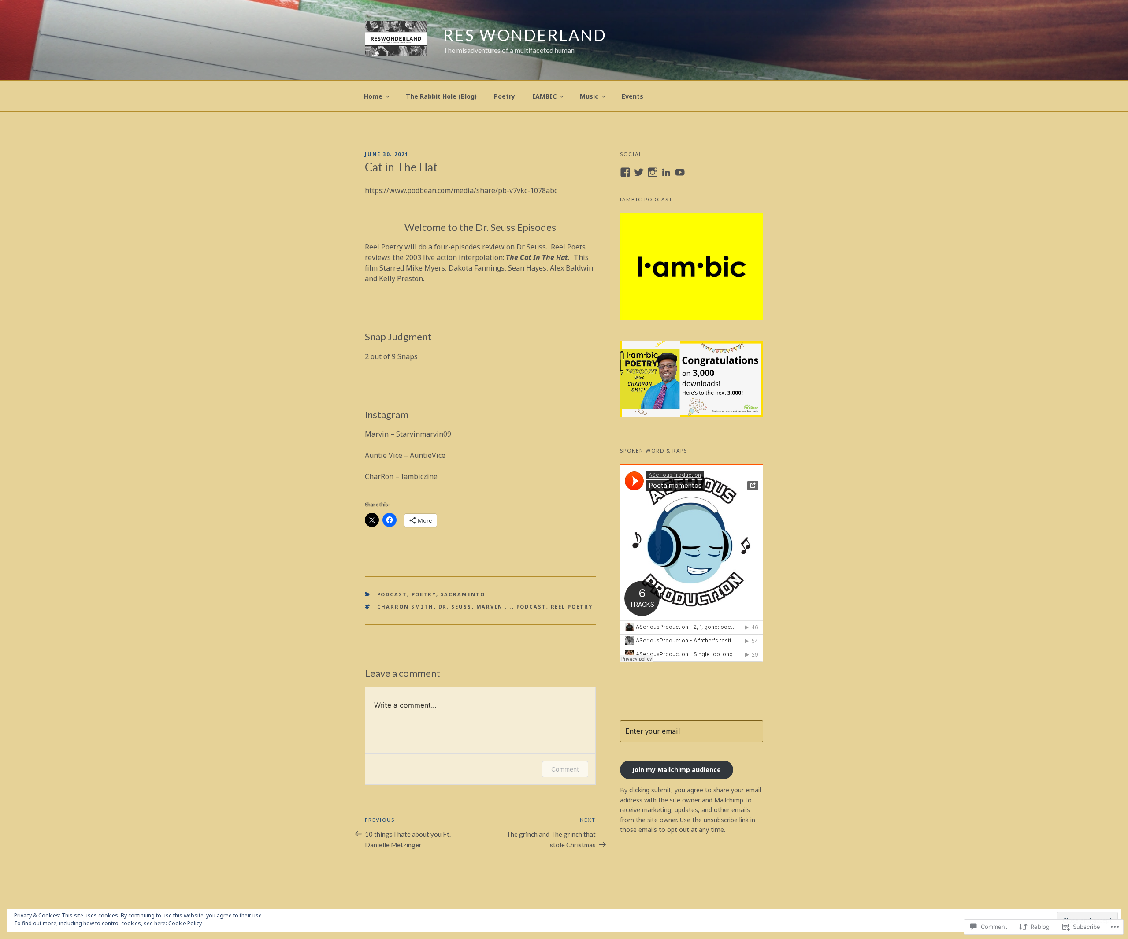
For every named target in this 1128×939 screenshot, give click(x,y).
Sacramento (463, 594)
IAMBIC (544, 96)
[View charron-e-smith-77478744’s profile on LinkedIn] (666, 172)
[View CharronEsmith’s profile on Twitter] (639, 172)
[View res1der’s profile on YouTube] (680, 172)
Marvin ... (494, 606)
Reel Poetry (572, 606)
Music (589, 96)
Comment (565, 769)
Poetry (504, 96)
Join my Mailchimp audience (676, 769)
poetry (424, 594)
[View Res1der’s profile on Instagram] (652, 172)
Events (632, 96)
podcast (392, 594)
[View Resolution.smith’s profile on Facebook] (625, 172)
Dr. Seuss (455, 606)
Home (373, 96)
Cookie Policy (185, 923)
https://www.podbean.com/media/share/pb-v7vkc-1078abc (461, 190)
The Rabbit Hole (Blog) (441, 96)
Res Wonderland (524, 35)
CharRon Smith (405, 606)
